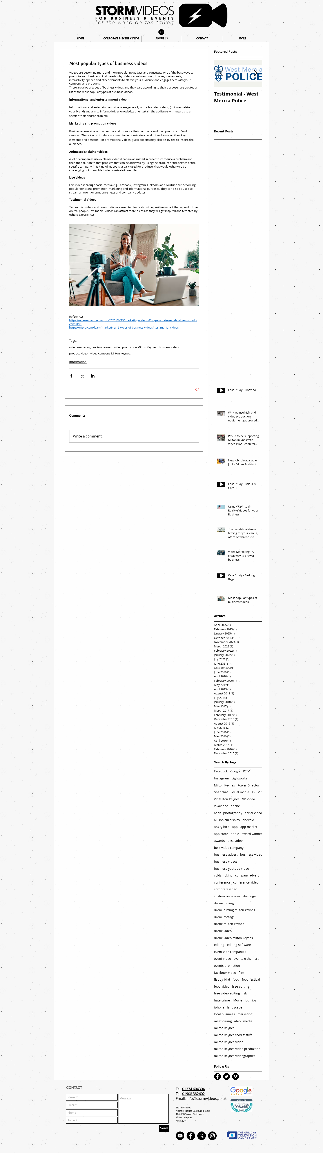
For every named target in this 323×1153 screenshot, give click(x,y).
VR (260, 792)
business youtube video (231, 868)
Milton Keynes (224, 785)
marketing (245, 1014)
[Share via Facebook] (71, 376)
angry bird (221, 827)
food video (221, 986)
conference (222, 882)
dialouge (249, 896)
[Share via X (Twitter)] (82, 376)
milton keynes (102, 347)
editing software (239, 945)
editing (219, 945)
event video (222, 958)
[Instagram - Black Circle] (212, 1135)
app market (248, 827)
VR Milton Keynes (227, 799)
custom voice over (227, 896)
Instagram (221, 778)
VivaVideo (221, 806)
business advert (226, 854)
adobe (235, 806)
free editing (240, 986)
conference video (245, 882)
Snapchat (221, 792)
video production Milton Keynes (135, 347)
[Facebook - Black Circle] (217, 1076)
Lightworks (239, 778)
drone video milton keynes (233, 938)
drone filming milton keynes (234, 910)
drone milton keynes (229, 924)
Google (235, 771)
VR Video (248, 799)
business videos (169, 347)
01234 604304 (193, 1088)
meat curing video (227, 1021)
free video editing (227, 993)
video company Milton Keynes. (110, 353)
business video (251, 854)
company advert (247, 875)
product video (78, 353)
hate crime (222, 1000)
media (247, 1021)
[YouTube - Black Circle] (180, 1135)
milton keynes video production (237, 1049)
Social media (239, 792)
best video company (228, 848)
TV (253, 792)
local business (224, 1014)
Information (78, 362)
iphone (219, 1007)
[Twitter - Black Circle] (226, 1076)
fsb (245, 993)
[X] (201, 1135)
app (235, 827)
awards (219, 841)
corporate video (225, 889)
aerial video (253, 813)
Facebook (221, 771)
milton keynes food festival (233, 1035)
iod (247, 1000)
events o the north (247, 958)
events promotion (227, 965)
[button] (242, 39)
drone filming (224, 903)
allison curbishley (227, 820)
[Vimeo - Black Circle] (235, 1076)
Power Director (248, 785)
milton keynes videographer (234, 1056)
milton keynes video (228, 1042)
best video (235, 841)
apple (235, 834)
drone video (223, 931)
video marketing (80, 347)
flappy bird (222, 979)
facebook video (225, 972)
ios (254, 1000)
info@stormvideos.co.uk (207, 1098)
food (236, 979)
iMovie (237, 1000)
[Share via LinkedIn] (93, 376)
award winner (252, 834)
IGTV (246, 771)
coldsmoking (223, 875)
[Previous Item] (221, 73)
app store (221, 834)
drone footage (224, 917)
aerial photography (228, 813)
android (248, 820)
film (241, 972)
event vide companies (230, 952)
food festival (251, 979)
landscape (234, 1007)
